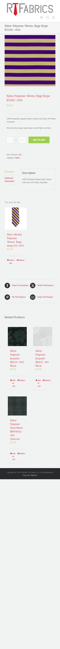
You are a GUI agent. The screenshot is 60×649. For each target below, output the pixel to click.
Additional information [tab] (9, 179)
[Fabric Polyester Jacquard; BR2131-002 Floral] (17, 336)
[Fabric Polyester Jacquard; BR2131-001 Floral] (42, 336)
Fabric (17, 157)
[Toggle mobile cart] (41, 17)
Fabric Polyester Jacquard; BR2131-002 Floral (17, 358)
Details (21, 260)
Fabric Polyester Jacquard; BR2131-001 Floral (42, 358)
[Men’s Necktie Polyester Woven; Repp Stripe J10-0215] (16, 218)
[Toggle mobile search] (47, 17)
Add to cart (39, 139)
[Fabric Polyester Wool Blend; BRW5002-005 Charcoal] (17, 406)
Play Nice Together (30, 475)
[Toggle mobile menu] (53, 17)
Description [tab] (9, 171)
